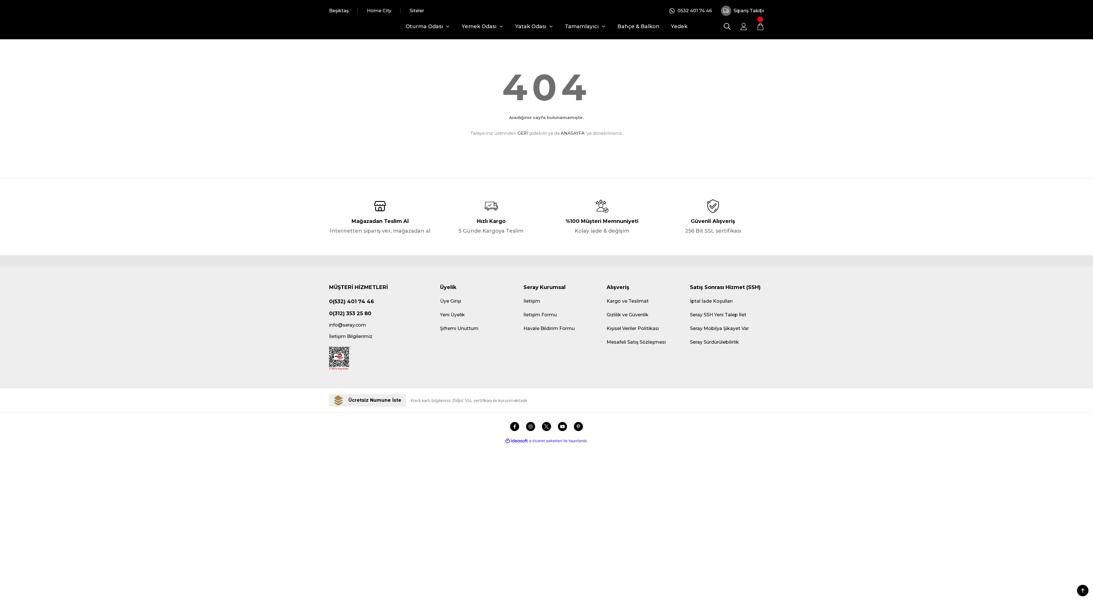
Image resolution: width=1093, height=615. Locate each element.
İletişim (531, 301)
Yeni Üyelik (452, 314)
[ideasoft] (516, 441)
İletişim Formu (540, 314)
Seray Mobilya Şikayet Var (719, 328)
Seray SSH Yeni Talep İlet (718, 314)
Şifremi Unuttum (459, 328)
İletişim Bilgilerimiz (350, 336)
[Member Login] (743, 26)
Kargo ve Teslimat (628, 301)
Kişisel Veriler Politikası (633, 328)
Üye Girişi (450, 301)
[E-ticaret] (545, 441)
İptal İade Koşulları (711, 301)
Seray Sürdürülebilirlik (714, 342)
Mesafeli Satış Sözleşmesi (636, 342)
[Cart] (760, 26)
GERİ (522, 133)
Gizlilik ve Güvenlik (627, 314)
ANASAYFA (573, 133)
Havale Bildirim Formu (549, 328)
